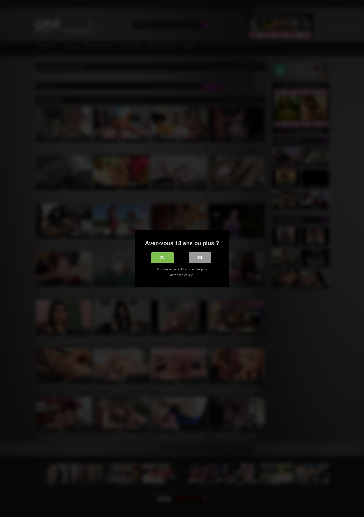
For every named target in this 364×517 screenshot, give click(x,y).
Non (200, 257)
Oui (162, 257)
